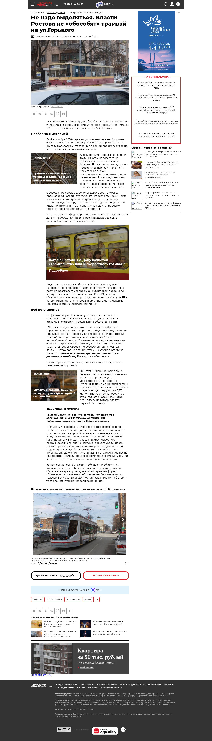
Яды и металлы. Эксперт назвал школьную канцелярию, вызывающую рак (160, 174)
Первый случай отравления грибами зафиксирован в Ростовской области (156, 122)
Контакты (169, 685)
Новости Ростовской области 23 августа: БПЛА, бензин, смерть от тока (156, 85)
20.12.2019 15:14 (37, 12)
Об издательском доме (66, 685)
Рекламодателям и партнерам (70, 688)
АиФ (35, 563)
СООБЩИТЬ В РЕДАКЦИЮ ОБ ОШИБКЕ (105, 688)
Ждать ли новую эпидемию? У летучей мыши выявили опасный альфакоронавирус (156, 110)
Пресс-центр (87, 685)
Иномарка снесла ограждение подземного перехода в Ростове (156, 134)
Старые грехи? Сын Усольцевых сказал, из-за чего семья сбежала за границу (162, 195)
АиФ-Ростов (57, 106)
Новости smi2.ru (41, 674)
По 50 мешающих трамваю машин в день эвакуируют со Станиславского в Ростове (60, 634)
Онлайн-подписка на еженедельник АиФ (140, 685)
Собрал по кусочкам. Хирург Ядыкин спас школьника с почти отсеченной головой (163, 205)
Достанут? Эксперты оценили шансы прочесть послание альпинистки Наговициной (163, 154)
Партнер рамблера (81, 729)
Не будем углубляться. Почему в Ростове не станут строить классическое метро (60, 624)
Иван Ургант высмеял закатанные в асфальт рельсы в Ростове (109, 632)
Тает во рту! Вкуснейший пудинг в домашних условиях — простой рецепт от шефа (161, 164)
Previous (37, 520)
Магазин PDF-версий (107, 685)
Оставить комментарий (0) (106, 576)
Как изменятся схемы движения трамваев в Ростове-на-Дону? (108, 622)
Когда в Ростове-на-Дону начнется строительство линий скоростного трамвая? (87, 262)
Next (123, 520)
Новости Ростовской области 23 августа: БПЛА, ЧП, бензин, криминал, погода (156, 98)
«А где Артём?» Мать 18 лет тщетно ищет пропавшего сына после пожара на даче (161, 185)
